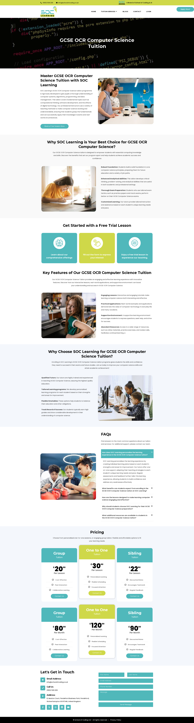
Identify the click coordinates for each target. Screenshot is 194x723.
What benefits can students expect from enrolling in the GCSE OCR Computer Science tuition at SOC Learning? (125, 489)
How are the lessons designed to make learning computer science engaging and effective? (126, 498)
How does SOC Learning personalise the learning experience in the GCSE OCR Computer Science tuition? (125, 453)
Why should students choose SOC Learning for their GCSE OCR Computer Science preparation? (126, 507)
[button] (127, 453)
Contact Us (59, 596)
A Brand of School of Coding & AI (139, 3)
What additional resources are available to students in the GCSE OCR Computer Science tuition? (124, 516)
